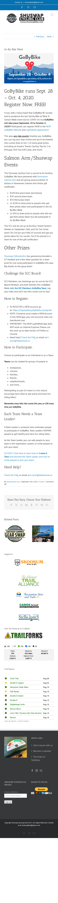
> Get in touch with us (42, 745)
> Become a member (41, 751)
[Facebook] (32, 770)
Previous (40, 36)
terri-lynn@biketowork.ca (40, 475)
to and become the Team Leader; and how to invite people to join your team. (27, 456)
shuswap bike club (12, 482)
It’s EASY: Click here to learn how (20, 453)
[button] (6, 534)
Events (41, 482)
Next (49, 36)
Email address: (11, 792)
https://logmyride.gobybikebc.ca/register (32, 310)
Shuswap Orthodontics (15, 256)
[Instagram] (36, 770)
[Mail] (41, 770)
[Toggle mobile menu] (52, 14)
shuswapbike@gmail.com (34, 2)
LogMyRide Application (37, 129)
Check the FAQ (28, 337)
